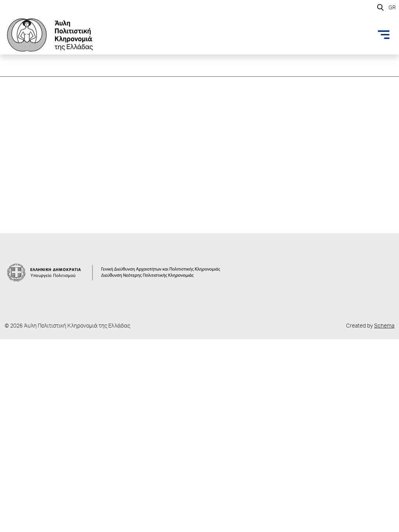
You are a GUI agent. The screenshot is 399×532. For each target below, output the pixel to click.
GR (392, 8)
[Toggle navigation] (383, 34)
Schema (384, 326)
